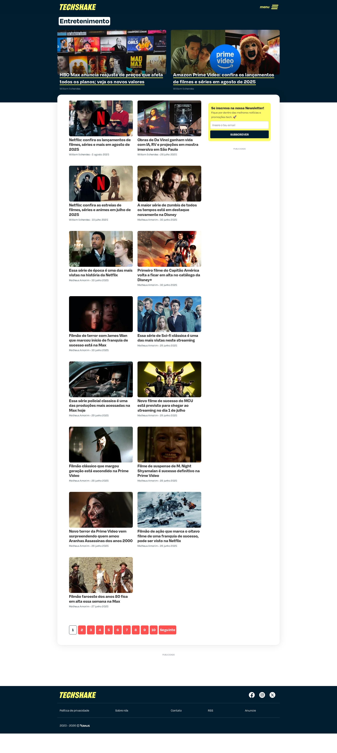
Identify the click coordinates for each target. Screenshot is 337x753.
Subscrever (239, 134)
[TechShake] (78, 7)
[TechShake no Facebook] (252, 695)
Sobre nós (121, 710)
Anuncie (250, 710)
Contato (176, 710)
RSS (210, 710)
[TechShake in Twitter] (272, 695)
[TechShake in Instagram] (262, 695)
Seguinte (167, 629)
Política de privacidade (74, 710)
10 (154, 629)
